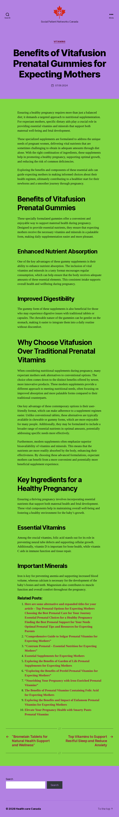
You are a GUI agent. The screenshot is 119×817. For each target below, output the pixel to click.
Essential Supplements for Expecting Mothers (54, 656)
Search (9, 779)
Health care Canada (28, 808)
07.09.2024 (61, 85)
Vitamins (59, 41)
